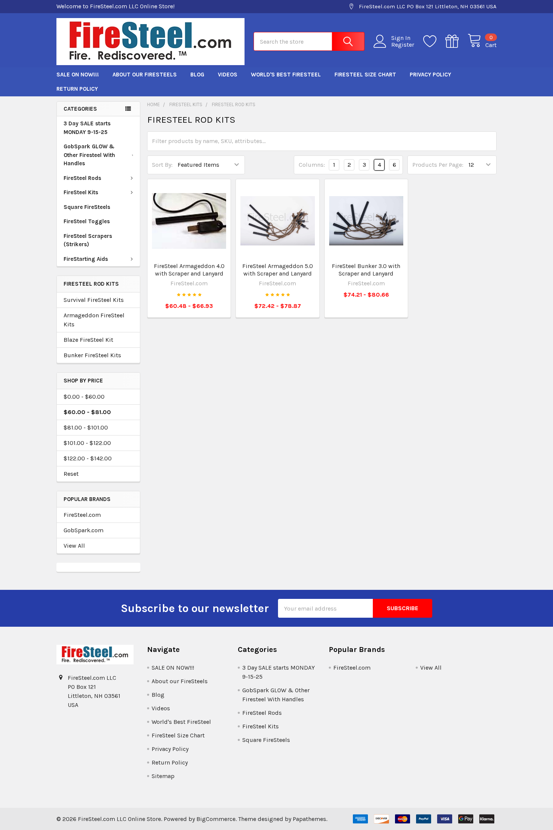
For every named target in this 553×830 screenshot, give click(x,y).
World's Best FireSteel (286, 74)
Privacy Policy (430, 74)
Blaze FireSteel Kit (88, 339)
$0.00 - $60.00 (84, 396)
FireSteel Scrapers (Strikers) (88, 240)
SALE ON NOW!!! (77, 74)
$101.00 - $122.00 (87, 442)
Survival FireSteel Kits (94, 299)
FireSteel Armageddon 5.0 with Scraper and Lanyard (277, 269)
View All (74, 545)
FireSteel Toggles (87, 221)
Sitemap (163, 776)
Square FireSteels (87, 207)
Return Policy (77, 88)
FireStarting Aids (86, 259)
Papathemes (309, 818)
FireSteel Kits (81, 192)
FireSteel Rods (82, 178)
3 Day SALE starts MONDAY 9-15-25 (87, 128)
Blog (197, 74)
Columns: (312, 164)
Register (402, 44)
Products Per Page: (437, 164)
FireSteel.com (82, 514)
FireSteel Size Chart (365, 74)
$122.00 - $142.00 (88, 458)
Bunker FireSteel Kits (92, 355)
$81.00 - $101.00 (86, 427)
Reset (71, 473)
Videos (227, 74)
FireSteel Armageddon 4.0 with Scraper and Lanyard (189, 269)
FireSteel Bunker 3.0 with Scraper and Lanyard (366, 269)
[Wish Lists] (434, 41)
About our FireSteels (144, 74)
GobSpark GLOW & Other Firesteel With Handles (89, 155)
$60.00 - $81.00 (87, 412)
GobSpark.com (83, 530)
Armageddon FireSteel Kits (94, 320)
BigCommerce (215, 818)
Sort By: (162, 164)
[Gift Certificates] (456, 41)
